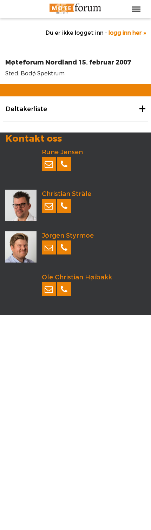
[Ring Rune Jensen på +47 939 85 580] (64, 164)
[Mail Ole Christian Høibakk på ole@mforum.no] (49, 289)
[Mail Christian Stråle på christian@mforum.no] (49, 206)
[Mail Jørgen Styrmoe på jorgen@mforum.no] (49, 247)
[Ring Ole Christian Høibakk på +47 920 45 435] (64, 289)
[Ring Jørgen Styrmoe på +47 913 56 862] (64, 247)
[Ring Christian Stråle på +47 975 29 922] (64, 206)
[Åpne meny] (136, 9)
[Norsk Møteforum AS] (75, 9)
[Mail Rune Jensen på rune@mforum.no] (49, 164)
